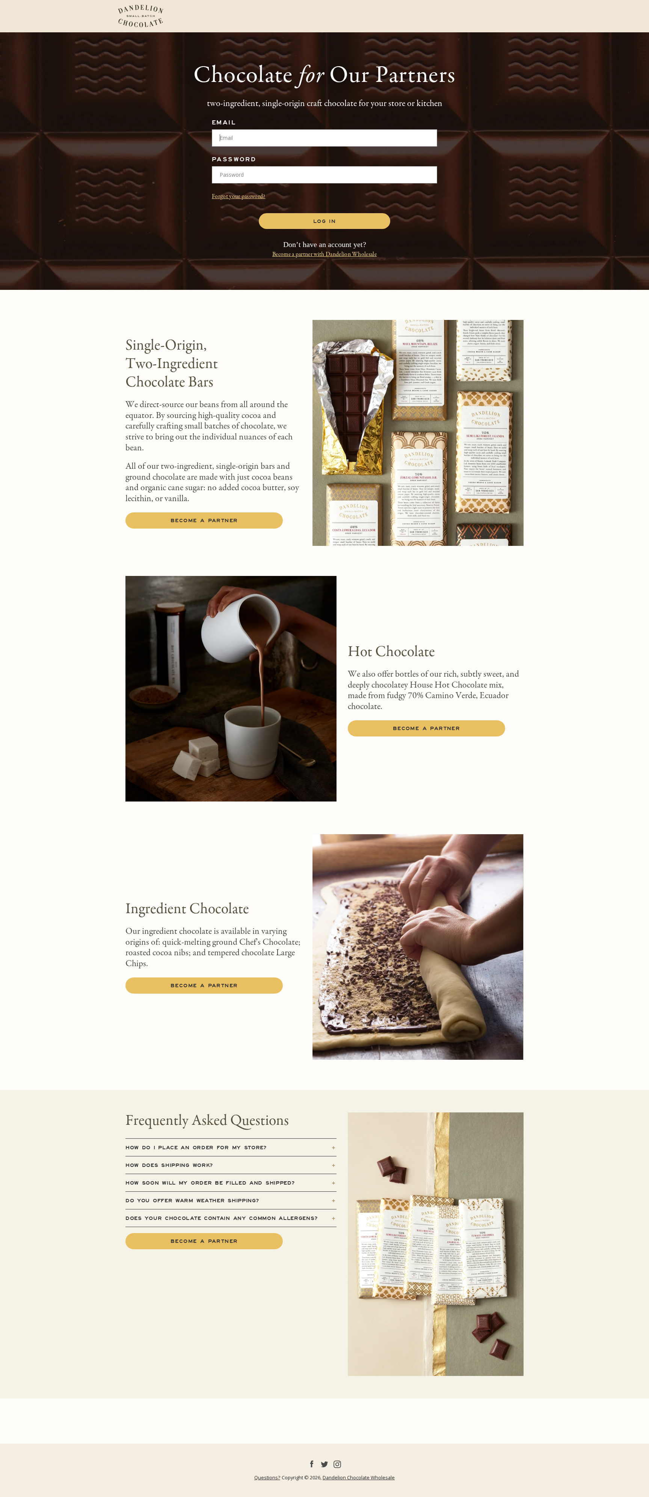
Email (224, 122)
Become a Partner (426, 728)
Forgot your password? (239, 197)
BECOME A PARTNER (204, 520)
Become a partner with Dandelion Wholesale (324, 255)
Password (234, 159)
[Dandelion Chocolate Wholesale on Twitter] (324, 1463)
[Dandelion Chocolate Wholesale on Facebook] (311, 1463)
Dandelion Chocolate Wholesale (359, 1477)
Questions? (267, 1477)
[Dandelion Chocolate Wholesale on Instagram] (337, 1463)
